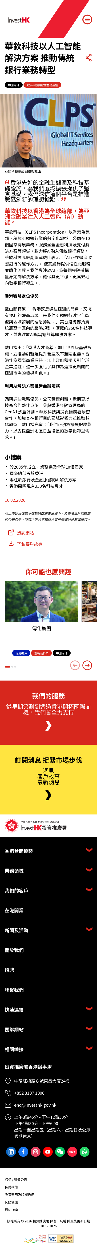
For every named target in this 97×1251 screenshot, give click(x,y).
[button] (7, 667)
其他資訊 (11, 1202)
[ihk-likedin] (11, 1152)
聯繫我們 (14, 989)
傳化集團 (41, 628)
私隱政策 (11, 1187)
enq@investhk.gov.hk (35, 1105)
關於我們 (14, 950)
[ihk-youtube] (48, 1152)
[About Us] (48, 725)
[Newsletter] (48, 795)
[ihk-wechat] (60, 1152)
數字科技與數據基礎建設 (42, 85)
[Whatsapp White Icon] (84, 1152)
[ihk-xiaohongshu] (72, 1152)
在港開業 (14, 910)
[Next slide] (87, 665)
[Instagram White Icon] (35, 1152)
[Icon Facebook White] (23, 1152)
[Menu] (87, 20)
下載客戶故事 (29, 543)
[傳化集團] (41, 601)
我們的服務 (48, 696)
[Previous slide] (75, 665)
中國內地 (13, 85)
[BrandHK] (35, 1238)
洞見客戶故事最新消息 (48, 776)
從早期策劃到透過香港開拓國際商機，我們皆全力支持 (48, 709)
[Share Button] (88, 58)
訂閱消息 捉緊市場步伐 (48, 760)
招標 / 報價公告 (16, 1179)
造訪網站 (25, 533)
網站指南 (11, 1209)
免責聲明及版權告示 (19, 1194)
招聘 (9, 969)
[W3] (60, 1238)
